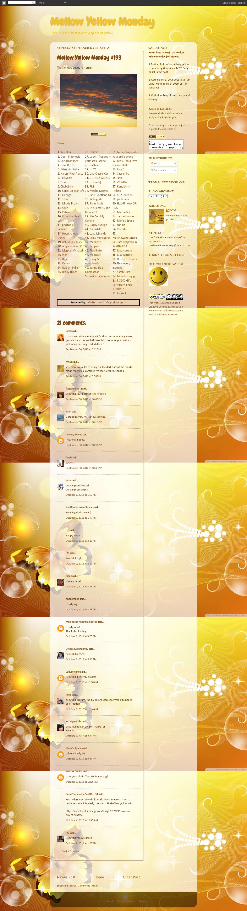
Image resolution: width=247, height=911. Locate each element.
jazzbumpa (123, 199)
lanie (120, 178)
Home (99, 877)
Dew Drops (67, 165)
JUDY (93, 169)
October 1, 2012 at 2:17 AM (81, 563)
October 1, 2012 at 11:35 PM (82, 782)
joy (67, 832)
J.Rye (65, 199)
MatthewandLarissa (125, 238)
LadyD (120, 169)
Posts (156, 163)
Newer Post (66, 877)
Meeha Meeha (99, 191)
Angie (69, 457)
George (66, 195)
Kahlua (66, 212)
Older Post (131, 877)
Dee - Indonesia (70, 156)
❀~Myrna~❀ (73, 721)
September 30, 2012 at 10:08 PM (84, 399)
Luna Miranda (98, 233)
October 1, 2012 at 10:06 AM (82, 682)
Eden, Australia (70, 169)
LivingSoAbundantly (77, 649)
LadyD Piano (73, 671)
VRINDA (122, 182)
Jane (68, 576)
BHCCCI (94, 152)
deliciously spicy (72, 242)
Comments (159, 170)
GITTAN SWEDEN (100, 178)
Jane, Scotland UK (101, 195)
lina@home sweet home (79, 507)
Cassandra (123, 173)
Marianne (95, 242)
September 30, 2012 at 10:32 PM (84, 445)
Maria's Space (125, 220)
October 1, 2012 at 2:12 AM (81, 540)
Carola (66, 263)
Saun (65, 208)
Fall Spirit (66, 178)
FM (92, 186)
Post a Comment (71, 851)
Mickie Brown (70, 203)
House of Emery (127, 259)
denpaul (94, 246)
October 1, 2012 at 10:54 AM (82, 709)
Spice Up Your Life (73, 191)
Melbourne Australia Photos (81, 622)
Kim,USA (66, 152)
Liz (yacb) (95, 182)
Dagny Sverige (98, 225)
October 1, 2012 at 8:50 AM (81, 659)
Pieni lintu (96, 250)
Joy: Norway (124, 250)
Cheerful (122, 229)
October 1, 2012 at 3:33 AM (81, 586)
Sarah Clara (123, 272)
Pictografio (96, 199)
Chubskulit (67, 186)
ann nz (121, 225)
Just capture (124, 255)
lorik (68, 331)
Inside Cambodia (99, 276)
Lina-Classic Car (99, 173)
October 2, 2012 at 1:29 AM (81, 843)
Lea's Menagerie (100, 238)
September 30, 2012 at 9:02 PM (83, 349)
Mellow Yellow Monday (102, 21)
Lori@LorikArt (69, 161)
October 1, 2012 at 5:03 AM (81, 636)
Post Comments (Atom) (85, 885)
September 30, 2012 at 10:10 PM (84, 422)
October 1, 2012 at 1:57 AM (81, 495)
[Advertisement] (102, 867)
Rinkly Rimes (69, 272)
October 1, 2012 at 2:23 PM (81, 736)
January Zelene (74, 434)
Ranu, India (96, 203)
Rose (65, 259)
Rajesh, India (70, 267)
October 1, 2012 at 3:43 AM (81, 609)
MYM (69, 362)
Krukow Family (74, 771)
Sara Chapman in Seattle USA (82, 794)
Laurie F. (122, 293)
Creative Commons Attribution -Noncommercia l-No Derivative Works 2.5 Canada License (166, 310)
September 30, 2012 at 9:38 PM (83, 376)
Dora (64, 182)
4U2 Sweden (125, 195)
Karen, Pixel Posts (72, 173)
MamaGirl (95, 255)
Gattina (94, 165)
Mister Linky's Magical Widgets (106, 302)
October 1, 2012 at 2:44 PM (81, 759)
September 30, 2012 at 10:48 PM (84, 468)
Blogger (143, 901)
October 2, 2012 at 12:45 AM (82, 820)
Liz (67, 530)
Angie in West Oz (73, 246)
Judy (68, 480)
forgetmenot (73, 388)
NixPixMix (96, 229)
